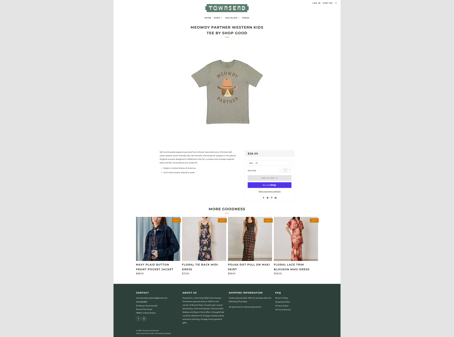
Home (208, 18)
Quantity (252, 170)
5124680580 (141, 302)
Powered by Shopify (163, 333)
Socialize (231, 18)
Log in (317, 3)
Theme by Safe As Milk (145, 333)
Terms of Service (283, 310)
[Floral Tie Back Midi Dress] (204, 239)
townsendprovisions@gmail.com (152, 298)
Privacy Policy (281, 306)
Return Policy (281, 298)
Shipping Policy (282, 302)
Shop (217, 18)
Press (246, 18)
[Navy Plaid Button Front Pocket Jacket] (158, 239)
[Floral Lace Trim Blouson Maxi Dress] (296, 239)
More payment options (270, 191)
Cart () (327, 3)
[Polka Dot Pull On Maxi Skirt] (250, 239)
